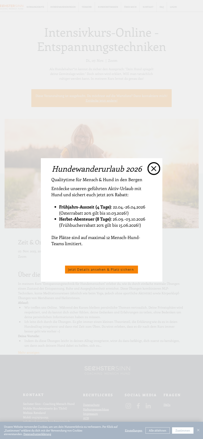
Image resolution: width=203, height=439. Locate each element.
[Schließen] (198, 430)
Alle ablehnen (157, 430)
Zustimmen (182, 430)
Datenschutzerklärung (37, 434)
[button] (153, 168)
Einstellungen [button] (133, 430)
